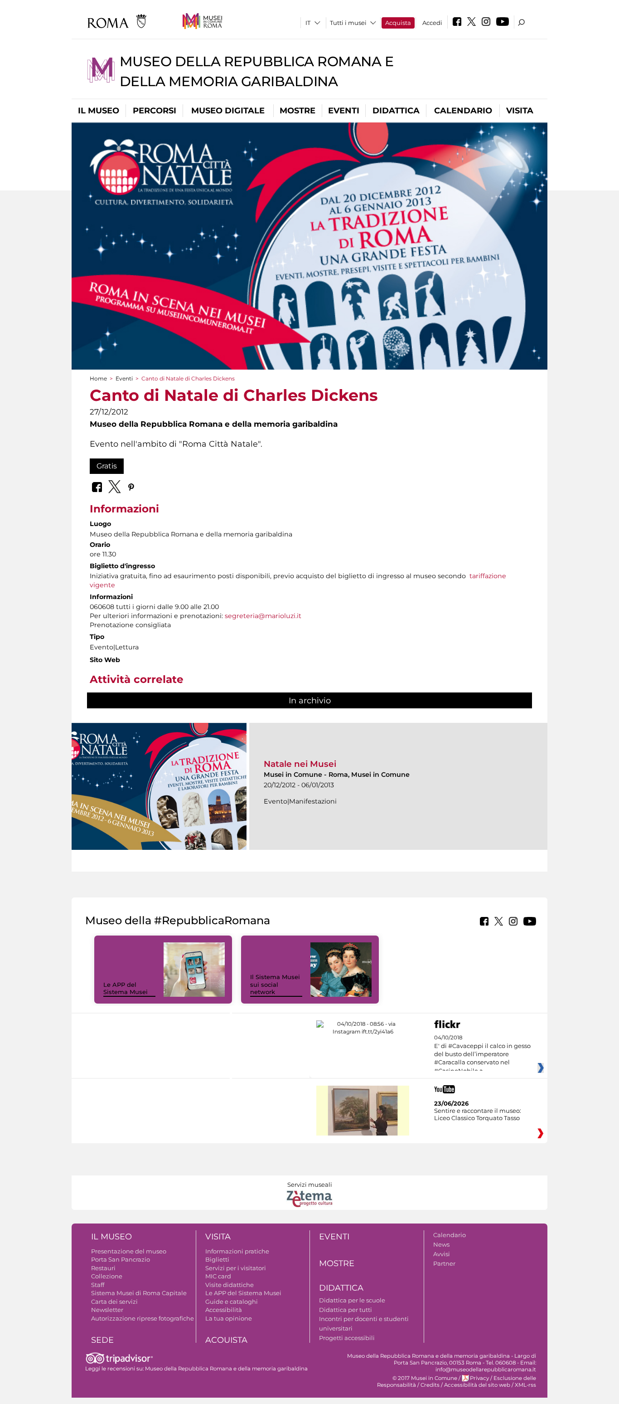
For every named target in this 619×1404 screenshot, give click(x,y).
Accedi (432, 22)
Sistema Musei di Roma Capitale (139, 1293)
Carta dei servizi (114, 1301)
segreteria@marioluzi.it (263, 616)
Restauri (103, 1268)
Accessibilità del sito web (477, 1385)
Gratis (107, 466)
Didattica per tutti (345, 1309)
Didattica (396, 111)
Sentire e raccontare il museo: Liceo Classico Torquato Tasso (477, 1114)
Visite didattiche (229, 1284)
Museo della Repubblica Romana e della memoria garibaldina (226, 1368)
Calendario (463, 111)
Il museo (98, 111)
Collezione (106, 1276)
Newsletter (107, 1309)
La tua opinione (228, 1318)
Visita (519, 111)
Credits (430, 1385)
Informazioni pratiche (237, 1251)
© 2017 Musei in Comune (424, 1378)
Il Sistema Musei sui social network (275, 984)
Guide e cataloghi (231, 1301)
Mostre (297, 111)
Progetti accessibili (347, 1337)
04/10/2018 (482, 1054)
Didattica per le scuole (352, 1300)
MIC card (218, 1276)
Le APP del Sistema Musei (125, 988)
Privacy (479, 1378)
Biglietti (217, 1259)
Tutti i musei (348, 22)
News (441, 1244)
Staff (97, 1284)
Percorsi (154, 111)
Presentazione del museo (128, 1251)
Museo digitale (228, 111)
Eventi (343, 111)
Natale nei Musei (300, 764)
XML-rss (525, 1385)
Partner (444, 1263)
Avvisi (441, 1254)
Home (98, 378)
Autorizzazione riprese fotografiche (142, 1318)
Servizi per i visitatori (235, 1268)
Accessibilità (223, 1309)
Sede (102, 1340)
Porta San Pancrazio (120, 1259)
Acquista (398, 22)
